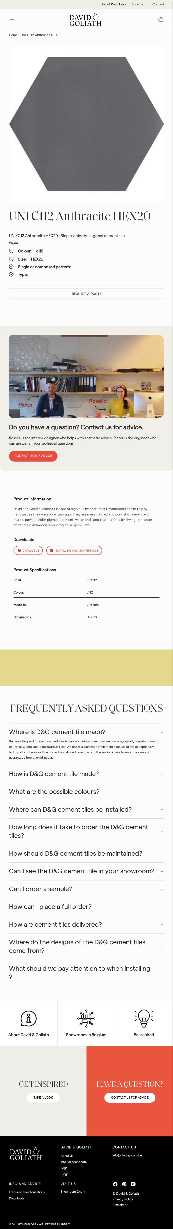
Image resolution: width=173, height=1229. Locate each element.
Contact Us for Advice (33, 455)
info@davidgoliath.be (127, 1155)
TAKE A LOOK (43, 1097)
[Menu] (12, 19)
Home (13, 35)
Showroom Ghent (73, 1191)
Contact (158, 4)
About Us (67, 1155)
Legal (64, 1168)
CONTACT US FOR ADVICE (130, 1097)
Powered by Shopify (57, 1223)
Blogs (64, 1174)
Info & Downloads (114, 4)
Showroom (139, 4)
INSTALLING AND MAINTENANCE (76, 550)
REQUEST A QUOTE (86, 294)
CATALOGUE (31, 550)
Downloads (16, 1198)
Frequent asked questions (27, 1192)
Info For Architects (73, 1162)
